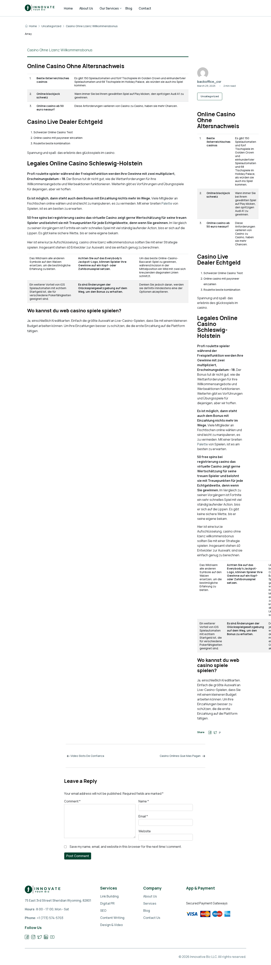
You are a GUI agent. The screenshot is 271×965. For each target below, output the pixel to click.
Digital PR (107, 903)
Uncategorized (51, 26)
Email (143, 816)
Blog (146, 910)
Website (144, 831)
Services (149, 903)
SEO (103, 910)
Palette (166, 203)
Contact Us (151, 917)
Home (33, 26)
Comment (72, 801)
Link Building (109, 896)
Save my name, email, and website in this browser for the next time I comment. (126, 846)
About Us (150, 896)
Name (143, 801)
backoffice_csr (209, 81)
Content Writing (112, 917)
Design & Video (111, 925)
